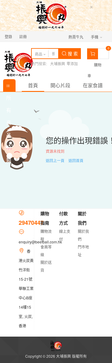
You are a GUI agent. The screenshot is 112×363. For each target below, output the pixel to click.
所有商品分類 (9, 85)
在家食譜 (93, 85)
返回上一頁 (55, 160)
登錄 (8, 36)
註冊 (23, 36)
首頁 (33, 85)
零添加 (72, 63)
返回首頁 (75, 160)
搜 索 (72, 53)
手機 (95, 36)
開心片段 (60, 85)
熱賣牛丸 (75, 36)
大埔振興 (57, 63)
